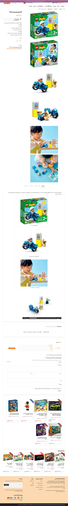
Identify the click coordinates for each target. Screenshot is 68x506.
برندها (33, 483)
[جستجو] (25, 3)
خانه (64, 9)
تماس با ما (30, 6)
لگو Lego (55, 9)
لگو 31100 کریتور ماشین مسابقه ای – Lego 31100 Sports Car (50, 465)
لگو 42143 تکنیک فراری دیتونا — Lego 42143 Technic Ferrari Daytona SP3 (39, 465)
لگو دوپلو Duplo (50, 9)
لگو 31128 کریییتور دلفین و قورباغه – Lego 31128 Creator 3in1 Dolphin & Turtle (41, 414)
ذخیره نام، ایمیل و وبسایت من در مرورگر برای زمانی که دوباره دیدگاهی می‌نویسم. (47, 388)
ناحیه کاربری (40, 489)
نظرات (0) (31, 186)
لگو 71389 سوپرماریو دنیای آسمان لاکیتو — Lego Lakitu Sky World (19, 465)
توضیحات (42, 186)
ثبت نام (41, 481)
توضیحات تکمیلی (37, 186)
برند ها (58, 6)
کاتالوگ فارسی (16, 20)
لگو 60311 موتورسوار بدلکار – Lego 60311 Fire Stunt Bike (14, 414)
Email (60, 384)
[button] (42, 304)
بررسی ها (54, 6)
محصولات (62, 6)
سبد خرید (34, 6)
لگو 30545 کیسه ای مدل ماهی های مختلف (55, 438)
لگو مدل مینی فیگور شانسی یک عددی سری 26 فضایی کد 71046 (42, 438)
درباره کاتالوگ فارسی (40, 6)
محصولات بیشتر (25, 186)
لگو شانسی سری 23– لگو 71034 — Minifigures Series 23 (29, 465)
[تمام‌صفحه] (23, 318)
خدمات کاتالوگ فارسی (48, 6)
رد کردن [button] (25, 1)
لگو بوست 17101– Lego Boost (9, 464)
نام (60, 380)
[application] (42, 304)
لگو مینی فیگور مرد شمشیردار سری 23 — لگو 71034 (28, 414)
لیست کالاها (32, 481)
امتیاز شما (60, 362)
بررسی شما (59, 365)
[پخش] (60, 318)
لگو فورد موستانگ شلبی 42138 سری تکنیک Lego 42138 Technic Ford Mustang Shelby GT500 (56, 415)
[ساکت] (25, 318)
